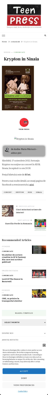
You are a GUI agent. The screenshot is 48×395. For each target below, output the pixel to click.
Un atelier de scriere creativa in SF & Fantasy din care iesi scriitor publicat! (14, 258)
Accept (24, 371)
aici (31, 184)
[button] (44, 345)
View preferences (24, 385)
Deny (24, 378)
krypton (20, 192)
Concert (8, 192)
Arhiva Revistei (10, 340)
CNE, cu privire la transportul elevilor (12, 299)
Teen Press (24, 129)
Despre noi (7, 333)
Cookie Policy (23, 391)
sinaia (39, 192)
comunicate (19, 52)
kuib (30, 192)
